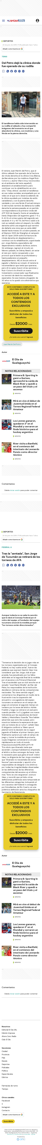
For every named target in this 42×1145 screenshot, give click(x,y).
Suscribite (21, 331)
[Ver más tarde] (3, 71)
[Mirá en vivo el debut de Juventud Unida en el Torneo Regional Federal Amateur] (6, 405)
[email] (19, 71)
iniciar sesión (15, 490)
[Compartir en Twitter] (15, 71)
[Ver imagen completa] (37, 94)
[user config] (37, 21)
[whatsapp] (7, 71)
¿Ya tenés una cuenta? (21, 337)
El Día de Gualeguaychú (21, 361)
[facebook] (11, 71)
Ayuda (33, 1134)
